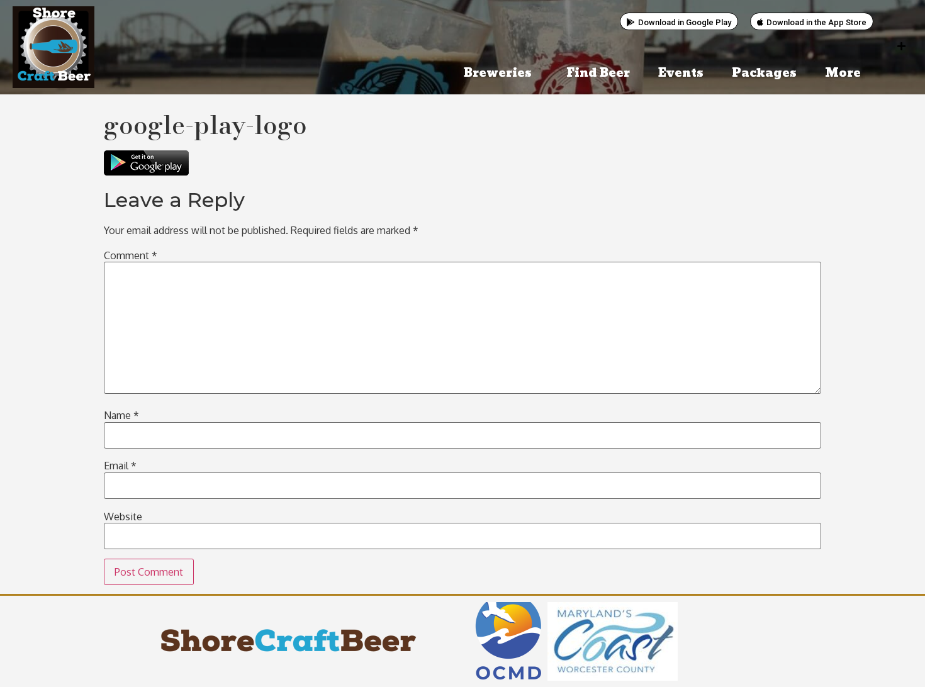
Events (681, 73)
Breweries (498, 73)
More (843, 73)
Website (123, 516)
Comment (130, 255)
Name (121, 415)
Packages (764, 73)
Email (120, 466)
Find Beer (598, 73)
